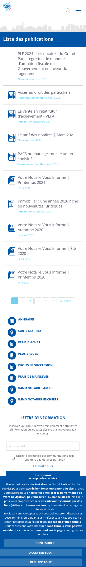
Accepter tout (41, 553)
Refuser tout (41, 562)
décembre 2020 (42, 211)
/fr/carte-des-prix (43, 332)
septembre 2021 (42, 121)
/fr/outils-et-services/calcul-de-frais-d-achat (43, 344)
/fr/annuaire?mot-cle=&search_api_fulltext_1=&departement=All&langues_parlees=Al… (43, 321)
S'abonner (43, 475)
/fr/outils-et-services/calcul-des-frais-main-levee (43, 378)
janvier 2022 (53, 97)
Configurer (44, 543)
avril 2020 (23, 282)
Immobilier (25, 121)
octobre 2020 (25, 235)
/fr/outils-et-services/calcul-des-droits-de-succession (43, 367)
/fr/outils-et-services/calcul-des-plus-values (43, 355)
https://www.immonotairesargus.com (43, 389)
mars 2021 (35, 140)
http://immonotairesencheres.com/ (43, 401)
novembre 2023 (38, 79)
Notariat (23, 79)
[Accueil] (11, 6)
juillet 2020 (24, 259)
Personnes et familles (31, 97)
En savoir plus (43, 466)
